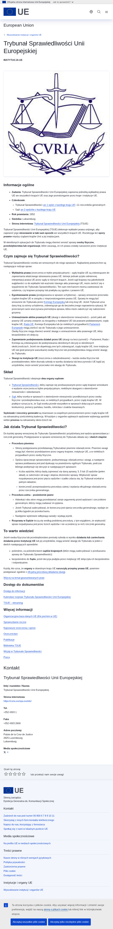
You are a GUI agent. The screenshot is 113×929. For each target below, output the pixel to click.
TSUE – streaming (13, 603)
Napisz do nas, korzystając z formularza (24, 824)
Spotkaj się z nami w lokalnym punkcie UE (26, 829)
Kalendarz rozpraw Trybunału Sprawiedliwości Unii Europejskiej (37, 597)
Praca (7, 657)
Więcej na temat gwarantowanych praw (24, 578)
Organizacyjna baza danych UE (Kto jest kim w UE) (30, 616)
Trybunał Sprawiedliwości (25, 385)
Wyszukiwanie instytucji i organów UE (24, 35)
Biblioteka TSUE (12, 645)
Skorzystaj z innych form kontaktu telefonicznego (29, 820)
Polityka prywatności (14, 862)
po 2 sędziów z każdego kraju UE (38, 209)
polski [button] (91, 11)
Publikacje (9, 639)
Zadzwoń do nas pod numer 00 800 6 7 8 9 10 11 (29, 816)
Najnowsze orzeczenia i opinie (20, 628)
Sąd (14, 396)
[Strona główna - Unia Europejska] (16, 12)
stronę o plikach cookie (56, 909)
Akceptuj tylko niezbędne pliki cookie (69, 922)
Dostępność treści (13, 875)
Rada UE (29, 324)
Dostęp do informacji (14, 591)
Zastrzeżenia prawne (14, 866)
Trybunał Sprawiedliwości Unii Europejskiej (57, 223)
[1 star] (6, 774)
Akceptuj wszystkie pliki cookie (29, 922)
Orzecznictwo (11, 634)
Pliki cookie (10, 871)
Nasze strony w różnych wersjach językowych (27, 858)
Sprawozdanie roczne (15, 622)
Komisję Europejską (54, 302)
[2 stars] (8, 774)
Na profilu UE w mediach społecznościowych (27, 843)
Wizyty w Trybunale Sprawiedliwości (23, 651)
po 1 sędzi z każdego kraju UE (59, 205)
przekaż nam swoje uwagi (49, 774)
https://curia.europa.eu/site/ (17, 701)
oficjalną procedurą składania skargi (46, 572)
